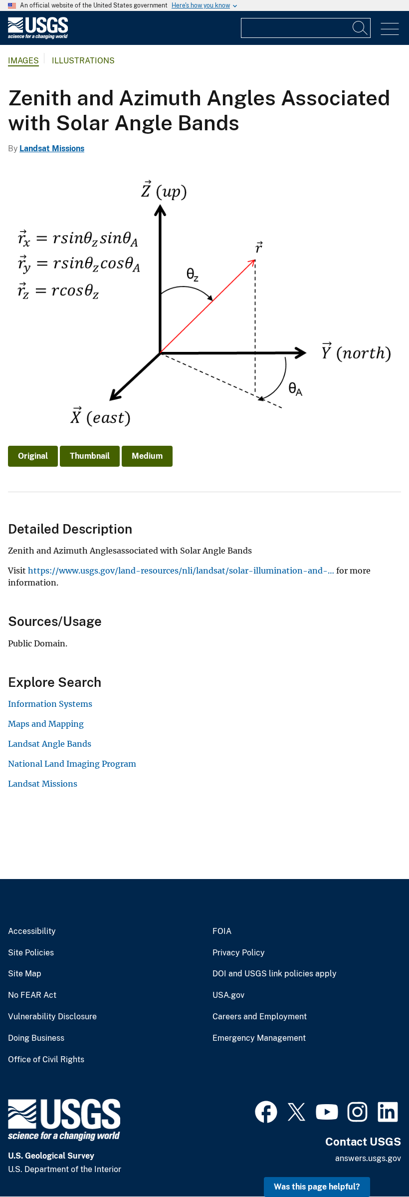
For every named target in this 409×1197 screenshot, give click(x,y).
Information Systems (50, 704)
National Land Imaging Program (72, 764)
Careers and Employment (259, 1016)
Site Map (24, 973)
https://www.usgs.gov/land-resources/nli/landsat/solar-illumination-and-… (181, 571)
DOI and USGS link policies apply (274, 973)
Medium (147, 456)
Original (33, 456)
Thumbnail (90, 456)
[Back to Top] (373, 1161)
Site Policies (31, 952)
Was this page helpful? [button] (317, 1187)
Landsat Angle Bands (49, 744)
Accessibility (32, 931)
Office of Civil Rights (46, 1059)
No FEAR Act (32, 995)
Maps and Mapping (46, 724)
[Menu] (390, 29)
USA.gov (228, 995)
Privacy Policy (238, 952)
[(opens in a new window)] (266, 1111)
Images (23, 60)
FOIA (221, 931)
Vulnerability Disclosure (52, 1016)
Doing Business (36, 1038)
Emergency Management (259, 1038)
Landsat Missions (51, 148)
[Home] (38, 36)
